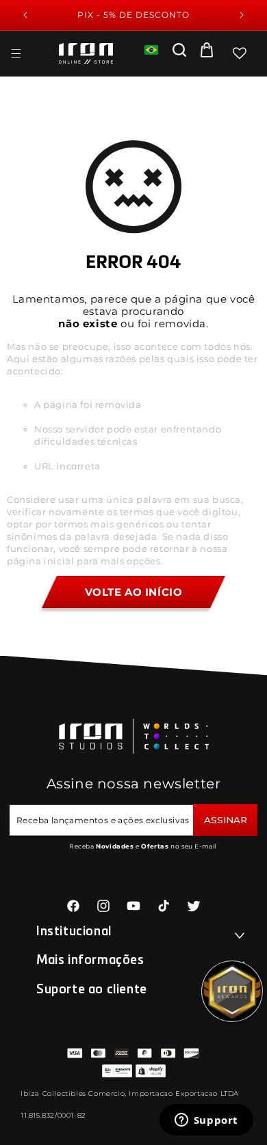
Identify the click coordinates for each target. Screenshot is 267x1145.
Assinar (225, 819)
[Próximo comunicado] (242, 15)
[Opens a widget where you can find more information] (206, 1121)
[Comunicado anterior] (25, 15)
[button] (15, 53)
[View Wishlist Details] (239, 53)
